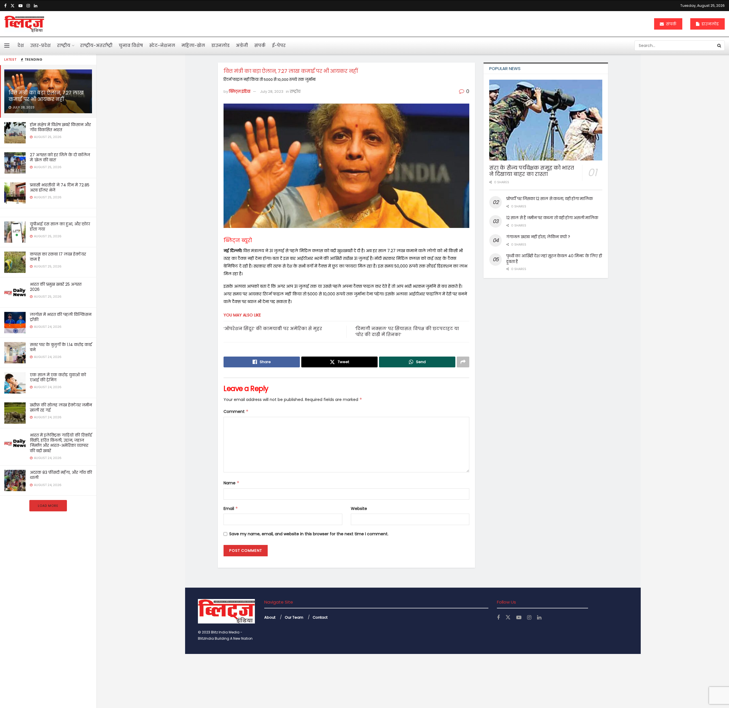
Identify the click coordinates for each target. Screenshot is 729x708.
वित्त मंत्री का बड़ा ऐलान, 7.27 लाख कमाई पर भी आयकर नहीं (46, 96)
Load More (48, 505)
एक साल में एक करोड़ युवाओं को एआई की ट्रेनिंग (58, 377)
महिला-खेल (193, 45)
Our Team (294, 617)
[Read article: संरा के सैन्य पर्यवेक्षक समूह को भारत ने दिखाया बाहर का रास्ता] (545, 120)
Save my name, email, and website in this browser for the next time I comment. (308, 534)
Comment (236, 411)
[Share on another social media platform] (463, 362)
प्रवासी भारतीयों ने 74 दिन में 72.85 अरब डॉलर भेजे (59, 187)
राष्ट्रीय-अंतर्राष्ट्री (96, 45)
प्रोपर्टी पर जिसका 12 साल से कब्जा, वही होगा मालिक (549, 198)
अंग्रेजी (242, 45)
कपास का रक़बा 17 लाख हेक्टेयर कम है (58, 256)
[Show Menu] (6, 46)
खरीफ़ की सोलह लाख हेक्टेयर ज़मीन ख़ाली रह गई (61, 407)
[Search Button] (719, 45)
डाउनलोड (709, 24)
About (269, 617)
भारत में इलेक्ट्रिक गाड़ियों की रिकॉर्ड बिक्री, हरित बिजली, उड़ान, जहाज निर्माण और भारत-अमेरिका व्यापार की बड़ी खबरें (61, 443)
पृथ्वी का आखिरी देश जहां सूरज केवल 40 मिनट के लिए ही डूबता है (554, 258)
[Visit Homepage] (24, 23)
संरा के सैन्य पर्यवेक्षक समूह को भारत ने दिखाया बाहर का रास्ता (531, 171)
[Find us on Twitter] (13, 5)
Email (231, 508)
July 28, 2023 (271, 91)
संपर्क (671, 24)
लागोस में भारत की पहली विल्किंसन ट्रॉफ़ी (60, 317)
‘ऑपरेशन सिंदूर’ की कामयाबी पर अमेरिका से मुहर (273, 329)
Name (231, 483)
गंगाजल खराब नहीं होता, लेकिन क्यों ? (538, 237)
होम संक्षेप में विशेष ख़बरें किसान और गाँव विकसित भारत (60, 127)
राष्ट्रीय (63, 45)
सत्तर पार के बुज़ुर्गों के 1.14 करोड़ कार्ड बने (61, 347)
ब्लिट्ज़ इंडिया (239, 91)
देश (20, 45)
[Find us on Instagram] (28, 5)
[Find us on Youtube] (20, 5)
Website (359, 508)
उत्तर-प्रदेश (40, 45)
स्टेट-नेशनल (162, 45)
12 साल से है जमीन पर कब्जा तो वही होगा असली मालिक (552, 218)
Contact (320, 617)
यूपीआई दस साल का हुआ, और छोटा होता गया (60, 226)
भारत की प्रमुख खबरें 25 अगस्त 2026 (55, 286)
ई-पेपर (279, 45)
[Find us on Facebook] (5, 5)
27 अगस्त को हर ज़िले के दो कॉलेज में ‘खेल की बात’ (60, 157)
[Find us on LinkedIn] (35, 5)
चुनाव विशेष (131, 45)
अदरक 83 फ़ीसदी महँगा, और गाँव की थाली (61, 475)
